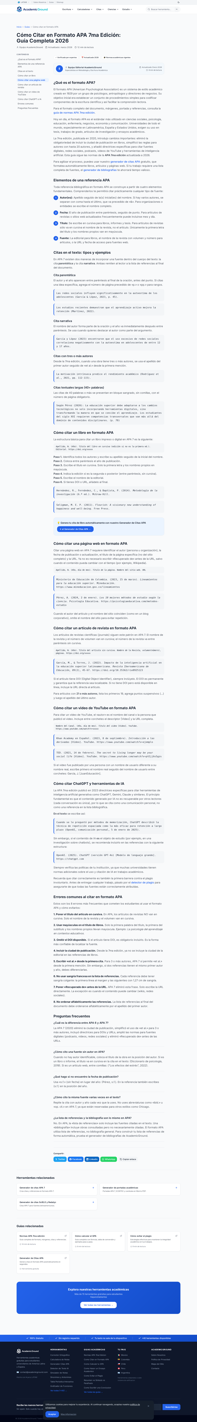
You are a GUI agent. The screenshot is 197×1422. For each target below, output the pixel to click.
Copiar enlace (129, 1159)
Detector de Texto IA (59, 1368)
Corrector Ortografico (60, 1355)
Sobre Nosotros (39, 2)
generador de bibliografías (100, 169)
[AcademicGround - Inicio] (33, 9)
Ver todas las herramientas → (98, 1305)
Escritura (66, 9)
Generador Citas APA (59, 1364)
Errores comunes (25, 103)
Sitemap (60, 2)
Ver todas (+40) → (58, 1390)
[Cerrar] (148, 1406)
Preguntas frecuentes (28, 108)
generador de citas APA (125, 161)
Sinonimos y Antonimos (60, 1377)
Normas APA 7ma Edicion (95, 1355)
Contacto (155, 1368)
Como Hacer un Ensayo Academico (94, 1370)
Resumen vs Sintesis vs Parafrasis (94, 1381)
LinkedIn (93, 1159)
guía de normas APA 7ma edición (74, 112)
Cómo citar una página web (31, 80)
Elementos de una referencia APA (31, 65)
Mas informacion (68, 1414)
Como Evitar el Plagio (93, 1376)
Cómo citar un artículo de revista (29, 86)
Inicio (19, 27)
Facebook (77, 1159)
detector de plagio (142, 882)
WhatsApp (110, 1159)
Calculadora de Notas (60, 1359)
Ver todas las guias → (93, 1392)
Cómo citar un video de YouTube (29, 93)
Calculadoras (83, 9)
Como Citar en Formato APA (96, 1359)
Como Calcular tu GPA (94, 1364)
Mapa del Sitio (157, 1364)
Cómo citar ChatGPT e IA (29, 99)
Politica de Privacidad (160, 1359)
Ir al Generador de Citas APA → (75, 529)
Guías (27, 27)
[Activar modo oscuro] (178, 2)
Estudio (126, 9)
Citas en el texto (25, 71)
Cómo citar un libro (26, 75)
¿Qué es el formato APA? (29, 59)
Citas (98, 9)
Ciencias (112, 9)
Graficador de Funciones (61, 1386)
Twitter (61, 1159)
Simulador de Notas (59, 1373)
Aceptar (52, 1414)
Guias (51, 2)
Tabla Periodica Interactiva (61, 1381)
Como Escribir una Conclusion (97, 1387)
